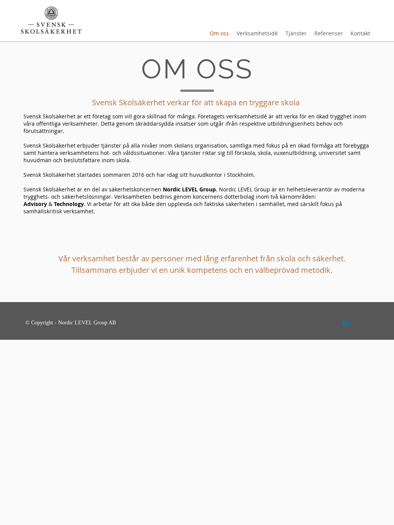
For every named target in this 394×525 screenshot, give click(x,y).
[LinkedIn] (346, 323)
